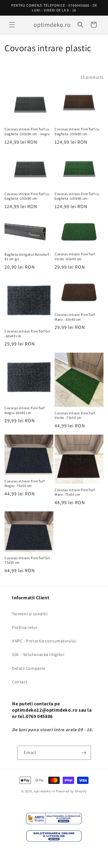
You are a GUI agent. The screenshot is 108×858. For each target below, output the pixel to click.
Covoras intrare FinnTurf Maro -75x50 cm (74, 492)
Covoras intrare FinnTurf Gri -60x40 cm (27, 333)
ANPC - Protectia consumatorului (44, 641)
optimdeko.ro (44, 791)
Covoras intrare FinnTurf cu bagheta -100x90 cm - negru (27, 131)
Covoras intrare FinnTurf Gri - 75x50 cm (28, 560)
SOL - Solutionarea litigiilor (38, 654)
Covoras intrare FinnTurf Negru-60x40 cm (24, 410)
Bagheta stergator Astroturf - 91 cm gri (27, 256)
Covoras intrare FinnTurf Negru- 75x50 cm (24, 483)
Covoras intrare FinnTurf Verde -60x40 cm (74, 256)
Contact (19, 682)
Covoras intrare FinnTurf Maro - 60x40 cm (74, 317)
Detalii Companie (29, 668)
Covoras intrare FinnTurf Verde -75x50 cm (74, 415)
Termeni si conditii (29, 613)
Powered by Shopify (71, 791)
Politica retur (25, 627)
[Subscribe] (84, 753)
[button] (12, 24)
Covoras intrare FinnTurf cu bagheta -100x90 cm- (77, 131)
